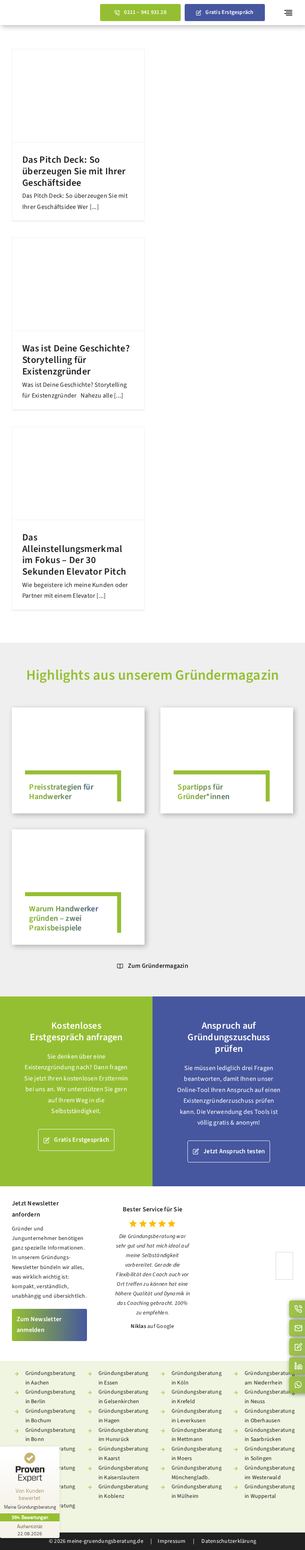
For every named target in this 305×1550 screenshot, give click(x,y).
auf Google (160, 1326)
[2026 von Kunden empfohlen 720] (258, 1255)
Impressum (171, 1541)
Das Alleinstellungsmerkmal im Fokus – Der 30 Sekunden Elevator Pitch (74, 554)
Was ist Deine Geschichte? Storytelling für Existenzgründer (76, 359)
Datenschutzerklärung (228, 1541)
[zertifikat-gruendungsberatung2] (284, 1255)
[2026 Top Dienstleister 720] (229, 1255)
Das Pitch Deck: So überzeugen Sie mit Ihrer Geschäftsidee (74, 171)
